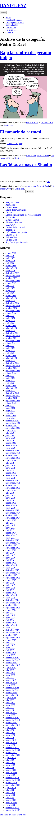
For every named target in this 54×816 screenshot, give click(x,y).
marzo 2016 (11, 563)
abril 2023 (10, 353)
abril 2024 (10, 323)
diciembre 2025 (12, 273)
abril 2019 (10, 470)
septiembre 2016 (13, 548)
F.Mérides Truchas (14, 222)
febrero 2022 (11, 388)
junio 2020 (10, 435)
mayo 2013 (10, 647)
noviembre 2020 (13, 423)
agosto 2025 (11, 283)
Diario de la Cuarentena (16, 210)
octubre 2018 (11, 485)
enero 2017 (10, 538)
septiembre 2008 (13, 785)
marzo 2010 (11, 740)
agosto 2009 (11, 757)
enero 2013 (10, 655)
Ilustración (10, 230)
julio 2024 (10, 315)
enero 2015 (10, 598)
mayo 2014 (10, 618)
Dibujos (9, 212)
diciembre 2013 (12, 630)
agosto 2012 (11, 667)
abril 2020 (10, 440)
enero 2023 (10, 360)
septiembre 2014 (13, 608)
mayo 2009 (10, 765)
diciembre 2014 (12, 600)
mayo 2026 (10, 260)
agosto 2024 (11, 313)
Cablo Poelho (11, 207)
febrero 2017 (11, 535)
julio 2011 (10, 700)
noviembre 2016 (13, 543)
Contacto (9, 32)
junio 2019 (10, 465)
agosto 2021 (11, 403)
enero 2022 (10, 390)
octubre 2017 (11, 515)
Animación (31, 155)
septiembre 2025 (13, 280)
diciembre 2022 (12, 363)
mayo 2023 (10, 350)
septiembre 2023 (13, 340)
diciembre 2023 (12, 333)
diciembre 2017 (12, 510)
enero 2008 (10, 805)
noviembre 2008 (13, 780)
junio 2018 (10, 495)
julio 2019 (10, 463)
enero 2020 (10, 448)
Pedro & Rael (32, 122)
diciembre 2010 (12, 717)
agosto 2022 (11, 373)
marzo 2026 (11, 265)
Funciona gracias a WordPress (13, 815)
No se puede (11, 30)
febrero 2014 (11, 625)
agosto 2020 (11, 430)
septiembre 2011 (13, 695)
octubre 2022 (11, 368)
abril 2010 (10, 737)
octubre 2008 (11, 782)
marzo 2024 (11, 325)
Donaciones (11, 27)
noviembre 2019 (13, 453)
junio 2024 (10, 318)
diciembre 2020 (12, 420)
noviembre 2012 (13, 660)
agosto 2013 (11, 640)
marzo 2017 (11, 533)
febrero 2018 (11, 505)
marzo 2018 (11, 503)
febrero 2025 (11, 298)
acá (48, 181)
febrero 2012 (11, 682)
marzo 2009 (11, 770)
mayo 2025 (10, 290)
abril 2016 (10, 560)
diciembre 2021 (12, 393)
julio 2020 (10, 433)
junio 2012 (10, 672)
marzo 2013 (11, 652)
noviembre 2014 (13, 603)
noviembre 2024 (13, 305)
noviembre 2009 (13, 750)
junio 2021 (10, 408)
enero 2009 (10, 775)
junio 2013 (10, 645)
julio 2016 (10, 553)
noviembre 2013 (13, 632)
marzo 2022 (11, 385)
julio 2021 (10, 405)
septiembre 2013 (13, 637)
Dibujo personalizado (15, 22)
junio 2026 (10, 258)
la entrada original (14, 143)
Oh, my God (11, 235)
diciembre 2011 (12, 687)
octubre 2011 (11, 692)
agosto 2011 (11, 697)
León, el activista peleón (16, 232)
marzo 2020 (11, 443)
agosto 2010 (11, 727)
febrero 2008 (11, 802)
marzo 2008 (11, 800)
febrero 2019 (11, 475)
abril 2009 (10, 767)
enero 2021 (10, 418)
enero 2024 (10, 330)
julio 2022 (10, 375)
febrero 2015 (11, 595)
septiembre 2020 (13, 428)
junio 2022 (10, 378)
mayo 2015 (10, 588)
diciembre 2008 (12, 777)
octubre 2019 (11, 455)
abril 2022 (10, 383)
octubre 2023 (11, 338)
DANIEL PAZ (13, 5)
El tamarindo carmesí (20, 131)
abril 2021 (10, 413)
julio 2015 (10, 583)
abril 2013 (10, 650)
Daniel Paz (8, 125)
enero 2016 (10, 568)
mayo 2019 (10, 468)
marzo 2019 (11, 473)
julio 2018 (10, 493)
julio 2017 (10, 523)
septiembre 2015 (13, 578)
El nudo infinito (12, 220)
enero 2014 (10, 627)
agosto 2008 (11, 787)
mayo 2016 (10, 558)
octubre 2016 (11, 545)
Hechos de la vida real (15, 227)
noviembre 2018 (13, 483)
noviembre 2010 (13, 720)
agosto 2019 (11, 460)
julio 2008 (10, 790)
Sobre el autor (12, 25)
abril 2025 (10, 293)
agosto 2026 (11, 253)
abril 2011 (10, 707)
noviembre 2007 (13, 810)
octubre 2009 (11, 752)
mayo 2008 (10, 795)
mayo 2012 (10, 675)
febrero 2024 (11, 328)
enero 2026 (10, 270)
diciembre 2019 (12, 450)
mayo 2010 (10, 735)
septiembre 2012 (13, 665)
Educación (10, 217)
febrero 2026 (11, 268)
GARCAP (10, 225)
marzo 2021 (11, 415)
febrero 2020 (11, 445)
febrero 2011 (11, 712)
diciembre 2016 (12, 540)
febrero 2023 (11, 358)
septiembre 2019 (13, 458)
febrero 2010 (11, 742)
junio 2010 (10, 732)
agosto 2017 (11, 520)
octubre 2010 (11, 722)
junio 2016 (10, 555)
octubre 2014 (11, 605)
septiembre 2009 (13, 755)
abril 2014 (10, 620)
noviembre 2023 (13, 335)
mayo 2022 (10, 380)
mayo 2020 (10, 438)
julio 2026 (10, 255)
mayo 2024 (10, 320)
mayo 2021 (10, 410)
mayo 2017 (10, 528)
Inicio (8, 17)
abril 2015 (10, 590)
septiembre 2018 (13, 488)
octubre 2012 (11, 662)
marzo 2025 (11, 295)
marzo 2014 (11, 623)
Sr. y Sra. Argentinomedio (17, 242)
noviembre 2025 (13, 275)
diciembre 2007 (12, 807)
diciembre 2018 (12, 480)
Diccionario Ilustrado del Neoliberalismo (23, 215)
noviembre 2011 (13, 690)
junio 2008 (10, 792)
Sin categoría (11, 240)
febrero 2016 (11, 565)
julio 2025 (10, 285)
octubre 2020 (11, 425)
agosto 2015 (11, 580)
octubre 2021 (11, 398)
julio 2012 (10, 670)
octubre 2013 (11, 635)
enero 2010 (10, 745)
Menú (3, 13)
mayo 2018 (10, 498)
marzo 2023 (11, 355)
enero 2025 (10, 300)
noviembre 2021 (13, 395)
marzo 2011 (11, 710)
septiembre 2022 (13, 370)
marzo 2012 (11, 680)
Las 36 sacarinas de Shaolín (26, 164)
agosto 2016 (11, 550)
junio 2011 (10, 702)
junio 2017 (10, 525)
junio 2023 (10, 348)
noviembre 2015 (13, 573)
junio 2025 (10, 288)
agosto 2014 (11, 610)
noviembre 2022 (13, 365)
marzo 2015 (11, 593)
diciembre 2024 (12, 303)
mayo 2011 (10, 705)
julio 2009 (10, 760)
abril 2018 (10, 500)
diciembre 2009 (12, 747)
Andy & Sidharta (13, 202)
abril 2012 (10, 677)
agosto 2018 (11, 490)
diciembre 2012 (12, 657)
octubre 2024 (11, 308)
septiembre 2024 (13, 310)
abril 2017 (10, 530)
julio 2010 (10, 730)
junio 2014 (10, 615)
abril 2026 (10, 263)
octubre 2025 (11, 278)
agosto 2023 (11, 343)
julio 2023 (10, 345)
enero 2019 (10, 478)
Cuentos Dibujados (14, 20)
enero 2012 (10, 685)
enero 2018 (10, 508)
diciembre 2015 (12, 570)
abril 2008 (10, 797)
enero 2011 (10, 715)
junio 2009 (10, 762)
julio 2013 (10, 642)
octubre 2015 (11, 575)
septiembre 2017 (13, 518)
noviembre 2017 (13, 513)
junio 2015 (10, 585)
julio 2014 (10, 613)
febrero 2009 (11, 772)
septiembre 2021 (13, 400)
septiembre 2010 (13, 725)
